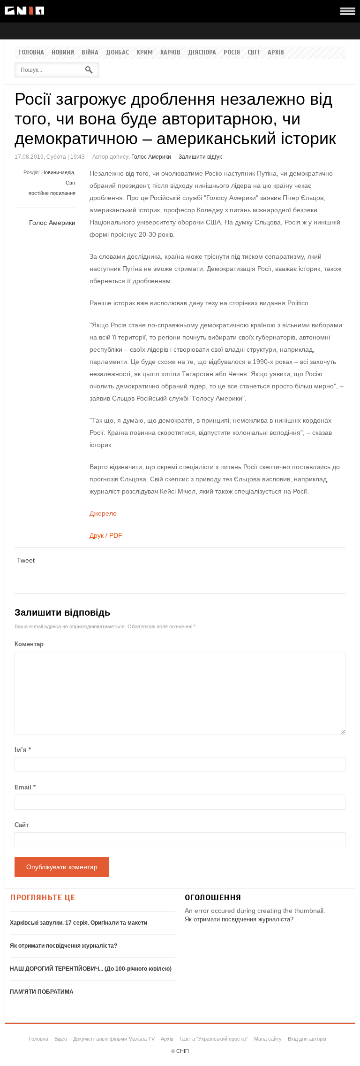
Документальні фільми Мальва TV (114, 1039)
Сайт (22, 824)
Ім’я (23, 749)
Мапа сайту (268, 1039)
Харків (170, 52)
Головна (31, 52)
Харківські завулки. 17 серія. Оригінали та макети (78, 922)
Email (25, 787)
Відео (60, 1039)
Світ (254, 52)
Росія (232, 52)
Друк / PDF (106, 535)
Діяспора (202, 52)
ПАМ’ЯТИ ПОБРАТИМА (42, 992)
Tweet (26, 560)
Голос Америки (151, 157)
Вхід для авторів (307, 1039)
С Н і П (24, 10)
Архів (276, 52)
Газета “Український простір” (214, 1039)
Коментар (29, 644)
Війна (90, 52)
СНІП (182, 1051)
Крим (144, 52)
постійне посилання (52, 193)
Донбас (117, 52)
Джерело (103, 513)
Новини (63, 52)
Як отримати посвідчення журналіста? (63, 945)
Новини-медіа (57, 172)
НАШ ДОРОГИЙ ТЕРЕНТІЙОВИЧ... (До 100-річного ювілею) (91, 969)
